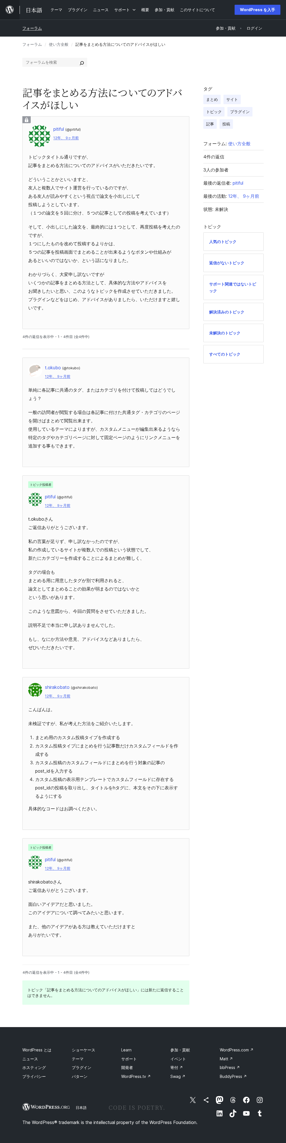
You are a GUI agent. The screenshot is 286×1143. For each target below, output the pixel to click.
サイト (232, 99)
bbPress (230, 1067)
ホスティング (34, 1067)
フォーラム (32, 28)
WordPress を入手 (257, 9)
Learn (126, 1049)
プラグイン (240, 111)
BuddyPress (233, 1076)
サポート (129, 1058)
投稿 (226, 124)
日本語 (81, 1107)
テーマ (78, 1058)
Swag (177, 1076)
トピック (214, 111)
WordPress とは (36, 1049)
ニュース (30, 1058)
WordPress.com (237, 1049)
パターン (79, 1076)
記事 (210, 124)
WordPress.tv (136, 1076)
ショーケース (83, 1049)
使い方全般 (58, 44)
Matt (226, 1058)
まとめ (212, 99)
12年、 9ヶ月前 (66, 138)
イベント (178, 1058)
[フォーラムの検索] (82, 62)
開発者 (127, 1067)
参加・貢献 (180, 1049)
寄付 (176, 1067)
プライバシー (34, 1076)
